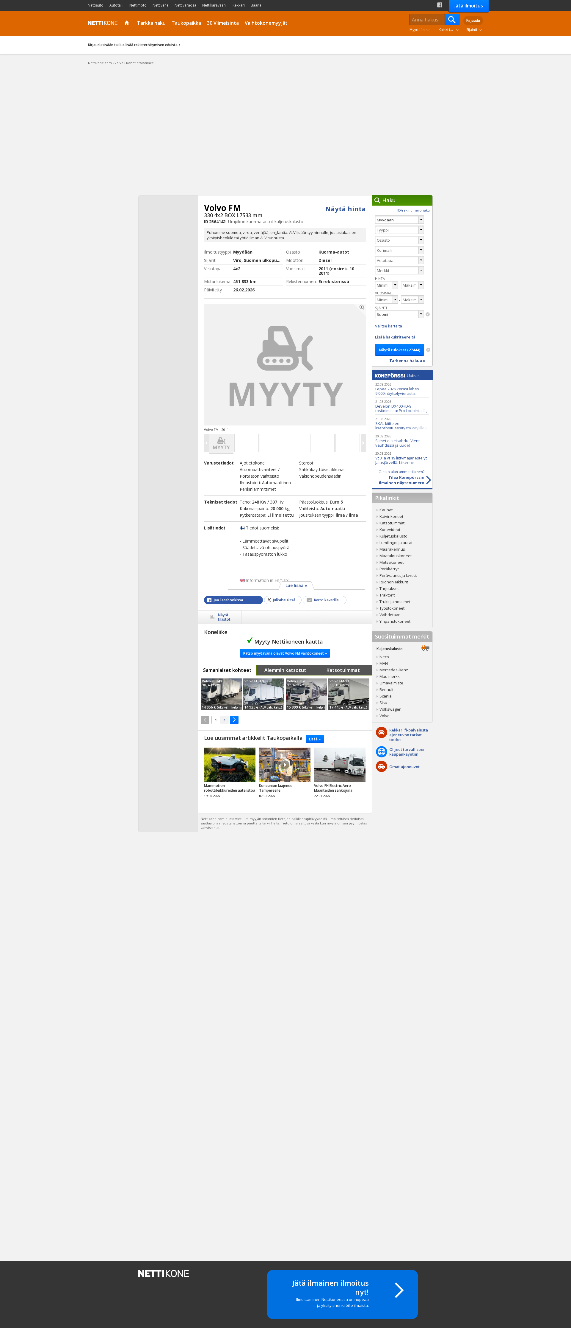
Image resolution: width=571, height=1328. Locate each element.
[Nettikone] (101, 23)
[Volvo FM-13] (348, 694)
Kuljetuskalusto (393, 536)
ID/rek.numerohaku (413, 210)
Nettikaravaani (214, 5)
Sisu (383, 702)
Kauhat (386, 509)
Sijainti (471, 29)
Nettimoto (138, 5)
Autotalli (116, 5)
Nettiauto (95, 5)
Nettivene (161, 5)
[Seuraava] (234, 720)
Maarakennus (392, 549)
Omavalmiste (391, 683)
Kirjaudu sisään (100, 44)
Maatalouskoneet (395, 555)
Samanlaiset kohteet (227, 670)
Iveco (384, 656)
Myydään (417, 29)
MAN (383, 663)
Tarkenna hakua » (407, 360)
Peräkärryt (389, 568)
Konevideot (389, 529)
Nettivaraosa (185, 5)
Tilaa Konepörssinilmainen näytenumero (401, 477)
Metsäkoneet (391, 562)
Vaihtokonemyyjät (266, 23)
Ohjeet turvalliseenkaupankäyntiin (407, 752)
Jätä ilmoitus (468, 5)
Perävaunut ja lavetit (398, 575)
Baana (256, 5)
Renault (386, 689)
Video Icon (284, 764)
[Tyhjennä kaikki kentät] (428, 349)
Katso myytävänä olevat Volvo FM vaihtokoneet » (285, 653)
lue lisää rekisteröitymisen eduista (149, 44)
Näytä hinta (345, 208)
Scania (385, 696)
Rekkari (239, 5)
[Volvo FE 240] (221, 694)
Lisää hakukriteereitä (395, 337)
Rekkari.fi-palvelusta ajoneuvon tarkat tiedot (408, 735)
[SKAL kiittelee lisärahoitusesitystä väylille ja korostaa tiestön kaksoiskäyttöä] (402, 423)
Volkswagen (390, 709)
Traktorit (387, 595)
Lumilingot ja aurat (395, 542)
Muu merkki (390, 676)
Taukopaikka (186, 23)
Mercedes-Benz (393, 669)
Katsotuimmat (343, 670)
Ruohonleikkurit (393, 582)
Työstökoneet (391, 608)
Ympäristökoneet (394, 621)
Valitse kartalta (388, 326)
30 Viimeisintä (223, 23)
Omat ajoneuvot (404, 766)
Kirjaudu (473, 20)
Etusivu (127, 23)
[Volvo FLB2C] (306, 694)
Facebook (440, 5)
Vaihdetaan (390, 614)
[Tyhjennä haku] (427, 314)
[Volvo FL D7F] (263, 694)
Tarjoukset (389, 588)
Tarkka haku (151, 23)
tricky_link (229, 774)
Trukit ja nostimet (394, 601)
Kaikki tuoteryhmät (450, 29)
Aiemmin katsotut (285, 670)
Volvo (384, 715)
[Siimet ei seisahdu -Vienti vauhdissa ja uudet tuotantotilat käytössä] (402, 440)
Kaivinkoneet (391, 516)
